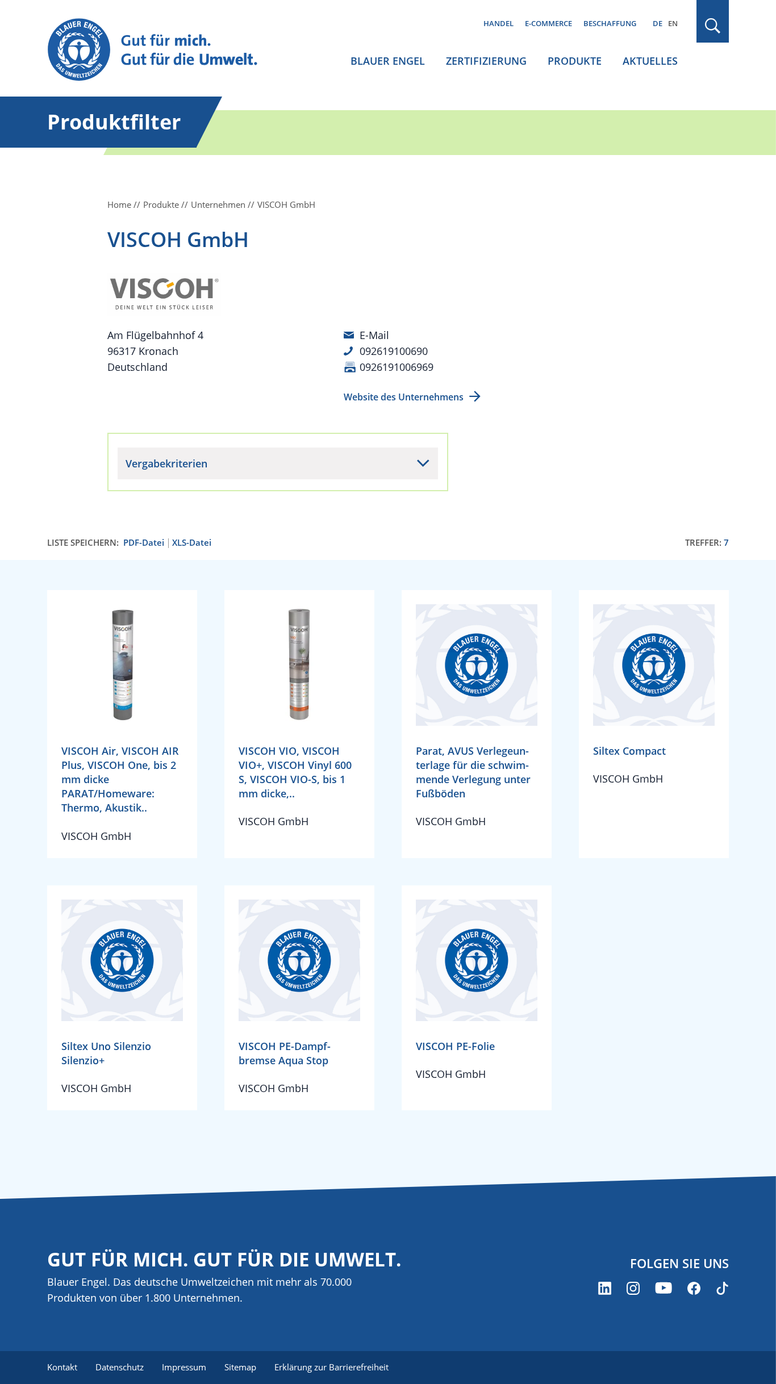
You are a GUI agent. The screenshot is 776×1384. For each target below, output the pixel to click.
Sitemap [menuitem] (240, 1367)
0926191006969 (396, 367)
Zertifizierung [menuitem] (486, 61)
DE (657, 23)
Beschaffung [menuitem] (609, 23)
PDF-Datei (143, 542)
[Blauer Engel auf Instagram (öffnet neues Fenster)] (633, 1288)
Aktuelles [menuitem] (650, 61)
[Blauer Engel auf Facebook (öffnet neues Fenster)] (693, 1288)
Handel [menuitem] (498, 23)
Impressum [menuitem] (184, 1367)
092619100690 (394, 351)
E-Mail (374, 335)
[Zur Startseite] (163, 50)
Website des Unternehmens (404, 397)
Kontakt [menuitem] (62, 1367)
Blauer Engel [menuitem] (388, 61)
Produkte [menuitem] (575, 61)
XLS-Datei (191, 542)
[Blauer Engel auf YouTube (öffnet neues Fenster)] (663, 1288)
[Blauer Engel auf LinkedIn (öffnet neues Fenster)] (604, 1288)
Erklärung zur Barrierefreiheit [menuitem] (331, 1367)
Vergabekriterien (166, 463)
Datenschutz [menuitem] (119, 1367)
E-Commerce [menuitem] (548, 23)
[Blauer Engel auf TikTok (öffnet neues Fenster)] (722, 1288)
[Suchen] (713, 26)
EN (673, 23)
